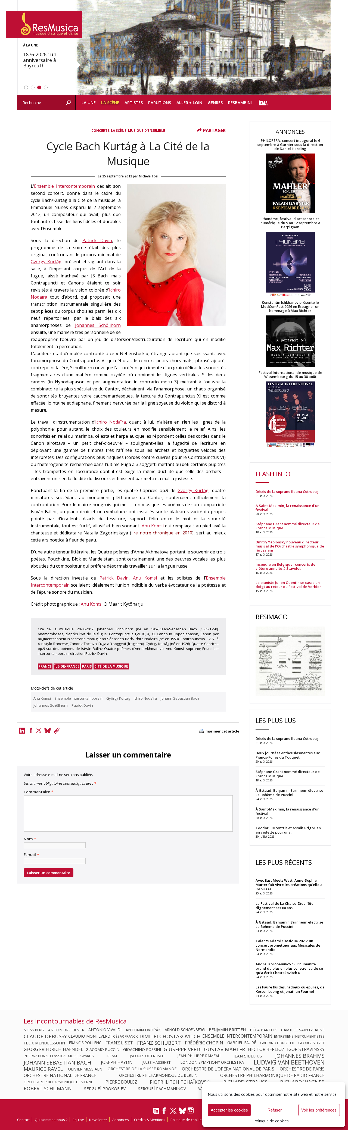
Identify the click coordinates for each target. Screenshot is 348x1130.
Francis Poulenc (85, 1043)
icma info (263, 102)
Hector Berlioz (266, 1049)
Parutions (159, 102)
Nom (30, 839)
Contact (23, 1119)
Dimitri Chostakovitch (170, 1036)
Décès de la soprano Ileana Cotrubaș (287, 492)
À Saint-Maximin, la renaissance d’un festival (287, 508)
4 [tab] (46, 87)
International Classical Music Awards (59, 1056)
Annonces (120, 1119)
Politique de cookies (271, 1120)
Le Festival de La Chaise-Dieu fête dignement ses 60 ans (284, 905)
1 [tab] (26, 87)
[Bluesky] (182, 1110)
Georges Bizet (311, 1043)
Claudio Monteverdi (89, 1036)
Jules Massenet (156, 1062)
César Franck (125, 1036)
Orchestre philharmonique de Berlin (158, 1075)
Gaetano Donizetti (277, 1043)
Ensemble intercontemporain (78, 698)
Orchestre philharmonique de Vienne (58, 1082)
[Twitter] (39, 730)
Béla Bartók (263, 1030)
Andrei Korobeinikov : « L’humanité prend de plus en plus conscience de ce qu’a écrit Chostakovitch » (289, 968)
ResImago (272, 616)
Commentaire (38, 792)
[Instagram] (191, 1110)
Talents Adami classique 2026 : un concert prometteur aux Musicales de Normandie (288, 945)
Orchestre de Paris (302, 1069)
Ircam (112, 1056)
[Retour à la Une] (44, 24)
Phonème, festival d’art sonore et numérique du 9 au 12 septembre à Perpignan (290, 223)
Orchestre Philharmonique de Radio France (272, 1075)
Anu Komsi (153, 526)
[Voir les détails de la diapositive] (203, 47)
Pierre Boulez (121, 1082)
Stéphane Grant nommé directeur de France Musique (288, 526)
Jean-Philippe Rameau (198, 1056)
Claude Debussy (45, 1036)
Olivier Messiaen (85, 1069)
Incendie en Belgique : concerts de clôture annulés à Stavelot (285, 566)
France (45, 666)
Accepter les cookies (229, 1110)
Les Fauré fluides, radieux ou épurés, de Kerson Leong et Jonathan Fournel (290, 989)
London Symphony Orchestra (212, 1062)
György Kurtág (46, 262)
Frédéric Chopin (204, 1043)
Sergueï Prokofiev (105, 1088)
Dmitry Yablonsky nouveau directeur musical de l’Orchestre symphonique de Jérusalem (290, 546)
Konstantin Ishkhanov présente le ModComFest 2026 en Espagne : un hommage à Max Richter (290, 307)
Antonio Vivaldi (105, 1030)
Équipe (78, 1119)
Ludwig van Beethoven (289, 1062)
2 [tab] (33, 87)
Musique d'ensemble (146, 130)
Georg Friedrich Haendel (53, 1049)
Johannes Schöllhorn (98, 325)
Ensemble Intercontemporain (64, 186)
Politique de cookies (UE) (190, 1119)
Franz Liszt (119, 1043)
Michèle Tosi (148, 176)
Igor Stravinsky (306, 1049)
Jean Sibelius (248, 1056)
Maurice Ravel (43, 1069)
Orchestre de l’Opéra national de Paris (228, 1069)
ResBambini (240, 102)
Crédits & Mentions (149, 1119)
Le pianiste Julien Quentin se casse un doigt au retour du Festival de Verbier (288, 585)
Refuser (275, 1110)
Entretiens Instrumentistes (299, 1036)
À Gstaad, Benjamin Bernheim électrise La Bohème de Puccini (289, 924)
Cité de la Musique (111, 666)
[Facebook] (31, 730)
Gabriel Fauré (241, 1043)
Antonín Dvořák (143, 1030)
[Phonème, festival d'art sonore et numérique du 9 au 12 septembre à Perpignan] (290, 265)
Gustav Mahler (224, 1049)
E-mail (31, 855)
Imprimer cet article (221, 731)
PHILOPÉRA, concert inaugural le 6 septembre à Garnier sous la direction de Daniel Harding (290, 145)
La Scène (110, 102)
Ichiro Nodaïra (110, 422)
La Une (89, 102)
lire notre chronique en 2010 (161, 533)
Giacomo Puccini (103, 1049)
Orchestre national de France (60, 1075)
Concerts (100, 130)
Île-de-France (66, 666)
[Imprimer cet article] (201, 731)
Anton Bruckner (66, 1030)
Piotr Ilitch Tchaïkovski (180, 1082)
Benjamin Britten (227, 1030)
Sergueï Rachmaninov (162, 1088)
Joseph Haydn (117, 1062)
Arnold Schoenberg (185, 1030)
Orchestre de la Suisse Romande (142, 1069)
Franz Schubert (159, 1043)
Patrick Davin (97, 240)
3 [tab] (39, 87)
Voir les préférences (319, 1110)
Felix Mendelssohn (44, 1043)
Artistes (134, 102)
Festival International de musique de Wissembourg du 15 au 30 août (290, 375)
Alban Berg (34, 1030)
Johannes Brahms (300, 1056)
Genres (215, 102)
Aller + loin (189, 102)
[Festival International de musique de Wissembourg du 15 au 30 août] (290, 414)
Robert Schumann (48, 1088)
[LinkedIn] (156, 1112)
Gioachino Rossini (142, 1049)
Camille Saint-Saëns (303, 1030)
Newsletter (98, 1119)
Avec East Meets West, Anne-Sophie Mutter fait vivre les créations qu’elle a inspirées (289, 884)
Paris (87, 666)
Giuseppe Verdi (182, 1049)
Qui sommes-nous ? (51, 1119)
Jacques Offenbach (147, 1056)
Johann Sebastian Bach (180, 698)
